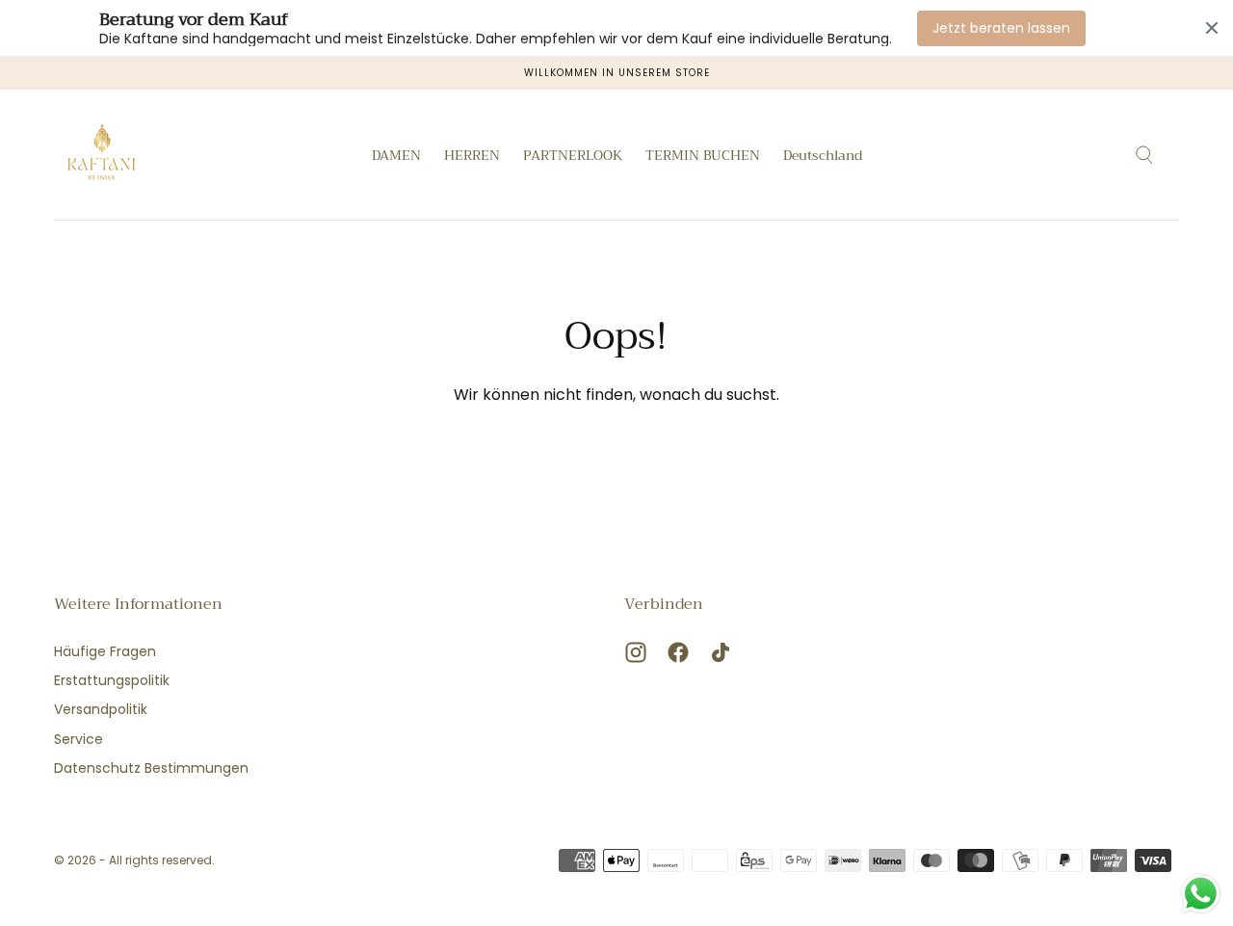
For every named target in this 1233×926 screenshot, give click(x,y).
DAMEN (396, 157)
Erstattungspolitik (112, 680)
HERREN (472, 157)
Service (78, 739)
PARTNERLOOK (572, 157)
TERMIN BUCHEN (702, 157)
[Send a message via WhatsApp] (1200, 893)
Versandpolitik (100, 709)
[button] (822, 158)
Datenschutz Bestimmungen (151, 768)
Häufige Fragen (105, 651)
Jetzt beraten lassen (1001, 28)
